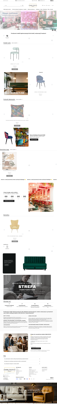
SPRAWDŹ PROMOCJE (9, 200)
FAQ (29, 375)
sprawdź (6, 264)
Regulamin (39, 350)
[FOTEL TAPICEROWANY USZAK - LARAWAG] (15, 226)
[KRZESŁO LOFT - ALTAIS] (15, 54)
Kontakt (30, 376)
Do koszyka (15, 69)
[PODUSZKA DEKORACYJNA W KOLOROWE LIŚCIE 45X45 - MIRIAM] (17, 111)
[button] (22, 5)
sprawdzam (28, 395)
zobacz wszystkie (18, 99)
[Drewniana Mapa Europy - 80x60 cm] (9, 161)
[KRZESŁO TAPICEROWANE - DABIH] (40, 82)
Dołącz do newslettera (36, 348)
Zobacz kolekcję (34, 139)
